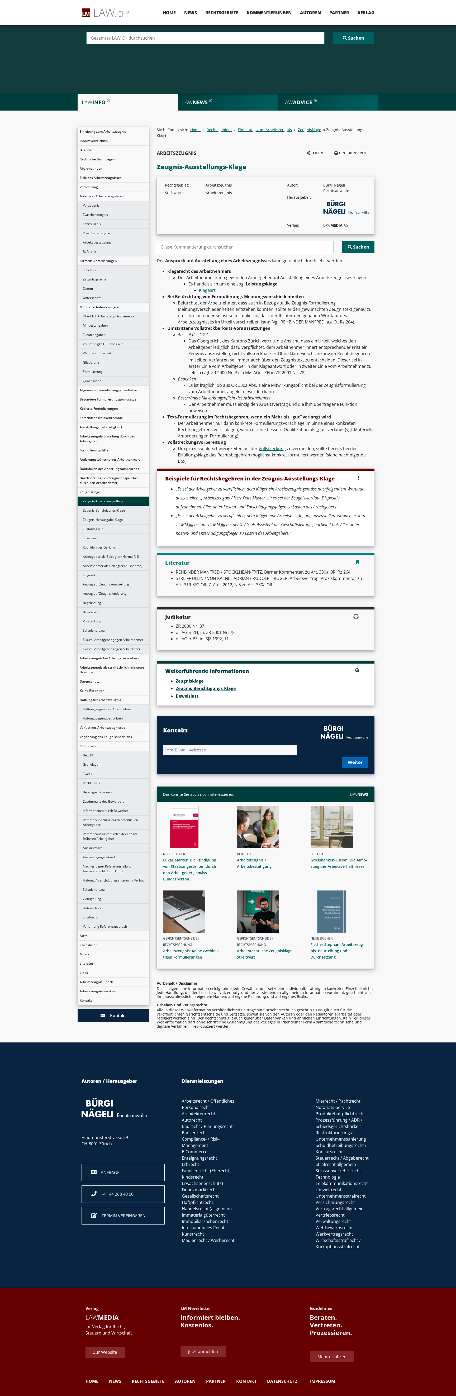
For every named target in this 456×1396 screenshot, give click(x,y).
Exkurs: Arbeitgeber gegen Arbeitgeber (111, 649)
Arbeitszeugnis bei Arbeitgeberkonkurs (109, 658)
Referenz (89, 251)
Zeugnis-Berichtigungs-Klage (104, 510)
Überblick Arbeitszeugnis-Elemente (109, 316)
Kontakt (86, 1000)
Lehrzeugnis (92, 224)
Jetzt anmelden (203, 1351)
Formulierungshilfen (95, 450)
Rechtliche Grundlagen (97, 159)
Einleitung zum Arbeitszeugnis (103, 131)
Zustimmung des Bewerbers (103, 801)
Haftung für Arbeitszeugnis (100, 700)
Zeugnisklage (90, 492)
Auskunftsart (92, 848)
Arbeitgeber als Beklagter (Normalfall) (111, 556)
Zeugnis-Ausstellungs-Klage (103, 501)
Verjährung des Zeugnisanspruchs (106, 737)
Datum (88, 288)
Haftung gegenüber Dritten (103, 718)
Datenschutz (89, 681)
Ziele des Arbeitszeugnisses (100, 177)
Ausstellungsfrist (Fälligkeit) (101, 427)
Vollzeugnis (91, 205)
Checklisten (89, 945)
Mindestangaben (95, 325)
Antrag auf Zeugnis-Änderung (104, 593)
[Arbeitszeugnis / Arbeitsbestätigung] (268, 827)
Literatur (86, 963)
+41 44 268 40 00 (115, 1194)
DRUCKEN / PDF (352, 152)
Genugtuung (92, 899)
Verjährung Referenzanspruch (105, 926)
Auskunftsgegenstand (99, 857)
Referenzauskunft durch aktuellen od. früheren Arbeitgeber (110, 836)
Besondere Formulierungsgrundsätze (108, 399)
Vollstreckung (272, 448)
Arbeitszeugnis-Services (98, 991)
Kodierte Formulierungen (99, 408)
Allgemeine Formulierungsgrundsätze (108, 390)
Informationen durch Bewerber (105, 810)
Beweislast (91, 612)
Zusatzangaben (94, 334)
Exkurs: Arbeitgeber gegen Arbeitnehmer (113, 639)
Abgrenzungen (91, 168)
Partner (339, 13)
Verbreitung (89, 187)
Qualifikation (92, 381)
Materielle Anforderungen (99, 307)
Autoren (310, 13)
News (190, 13)
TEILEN (316, 152)
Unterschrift (92, 298)
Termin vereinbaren (121, 1216)
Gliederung (91, 362)
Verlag (366, 13)
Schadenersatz (94, 630)
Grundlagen (91, 764)
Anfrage (108, 1172)
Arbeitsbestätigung (97, 242)
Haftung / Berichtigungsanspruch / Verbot (113, 880)
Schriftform (91, 270)
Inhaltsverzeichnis (94, 141)
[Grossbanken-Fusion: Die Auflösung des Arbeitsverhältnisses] (341, 827)
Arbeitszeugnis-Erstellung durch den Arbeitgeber (107, 438)
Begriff (88, 755)
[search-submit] (353, 38)
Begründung (92, 603)
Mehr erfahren (331, 1357)
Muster (85, 954)
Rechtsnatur (92, 783)
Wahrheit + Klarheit (97, 353)
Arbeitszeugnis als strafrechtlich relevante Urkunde (112, 669)
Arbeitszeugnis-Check (96, 982)
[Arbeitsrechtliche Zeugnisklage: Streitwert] (268, 911)
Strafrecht (90, 917)
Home (169, 13)
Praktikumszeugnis (97, 233)
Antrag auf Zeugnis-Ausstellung (106, 584)
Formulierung (93, 371)
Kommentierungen (269, 13)
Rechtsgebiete (221, 13)
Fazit (83, 935)
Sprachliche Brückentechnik (101, 418)
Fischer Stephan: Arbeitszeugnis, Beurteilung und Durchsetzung (337, 951)
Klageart (89, 575)
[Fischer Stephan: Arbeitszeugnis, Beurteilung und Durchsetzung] (341, 911)
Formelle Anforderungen (98, 261)
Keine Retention (92, 690)
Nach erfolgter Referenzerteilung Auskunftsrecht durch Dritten (107, 868)
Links (84, 972)
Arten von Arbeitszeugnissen (102, 196)
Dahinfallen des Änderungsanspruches (109, 468)
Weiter (355, 762)
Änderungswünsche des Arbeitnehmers (110, 459)
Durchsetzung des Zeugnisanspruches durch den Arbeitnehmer (109, 480)
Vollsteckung (92, 621)
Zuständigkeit (93, 529)
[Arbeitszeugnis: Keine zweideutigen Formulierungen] (194, 911)
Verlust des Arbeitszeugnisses (102, 727)
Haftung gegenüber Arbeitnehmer (108, 709)
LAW (359, 794)
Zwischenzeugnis (95, 214)
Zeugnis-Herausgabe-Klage (103, 519)
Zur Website (105, 1352)
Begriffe (86, 150)
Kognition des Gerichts (99, 547)
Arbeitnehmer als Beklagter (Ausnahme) (112, 566)
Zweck (87, 773)
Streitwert (90, 538)
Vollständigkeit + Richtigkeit (103, 344)
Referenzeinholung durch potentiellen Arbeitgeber (110, 822)
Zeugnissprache (94, 279)
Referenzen (88, 746)
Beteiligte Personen (97, 792)
